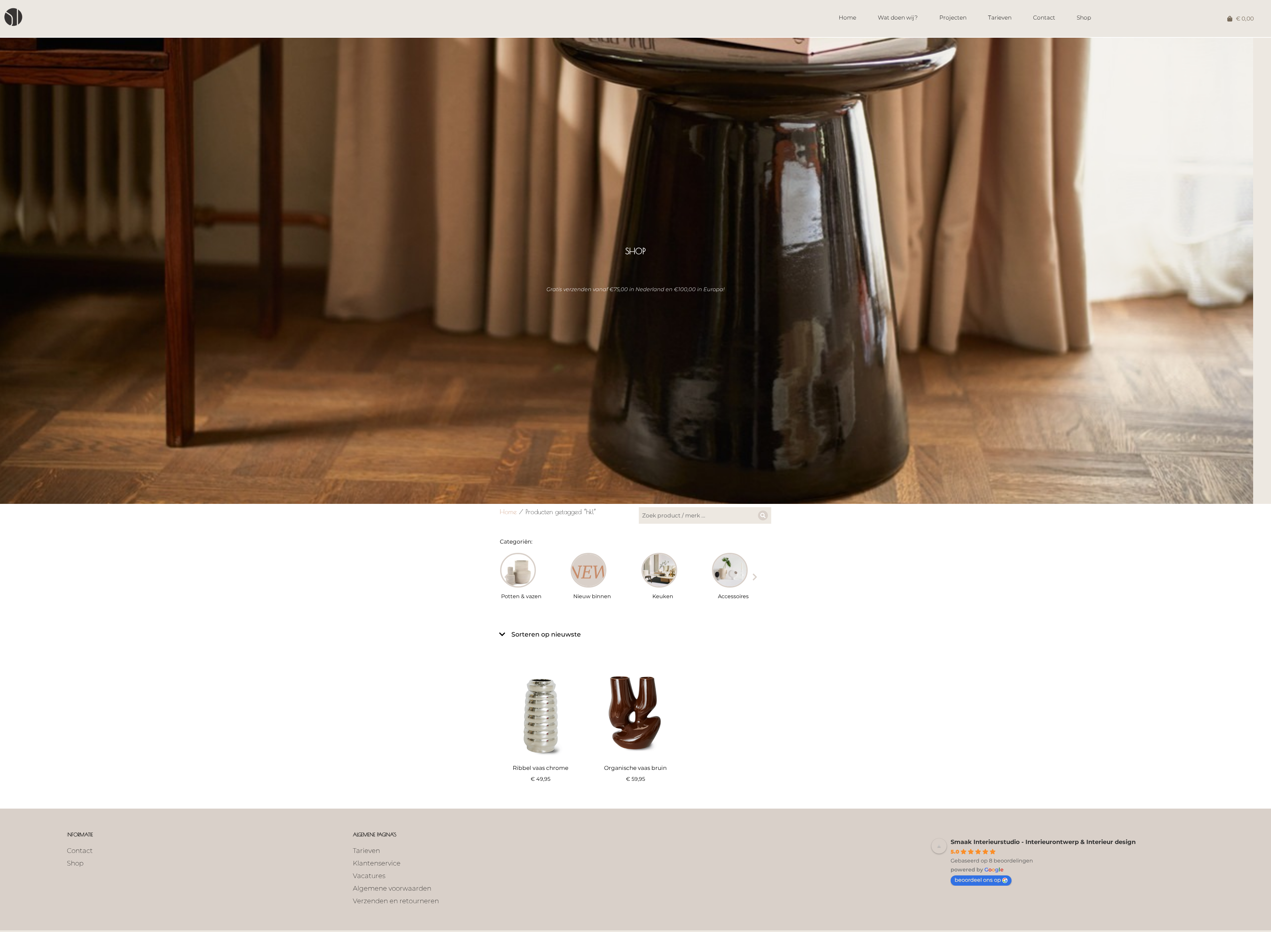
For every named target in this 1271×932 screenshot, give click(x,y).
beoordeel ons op (978, 880)
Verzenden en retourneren (396, 901)
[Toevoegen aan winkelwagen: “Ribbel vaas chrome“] (578, 752)
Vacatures (369, 876)
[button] (506, 577)
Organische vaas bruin (635, 767)
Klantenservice (376, 863)
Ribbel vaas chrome (540, 767)
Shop (75, 863)
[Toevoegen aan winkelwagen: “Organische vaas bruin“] (672, 752)
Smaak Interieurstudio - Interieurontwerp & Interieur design (1043, 842)
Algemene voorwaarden (392, 888)
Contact (80, 851)
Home (508, 511)
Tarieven (366, 851)
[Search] (763, 515)
